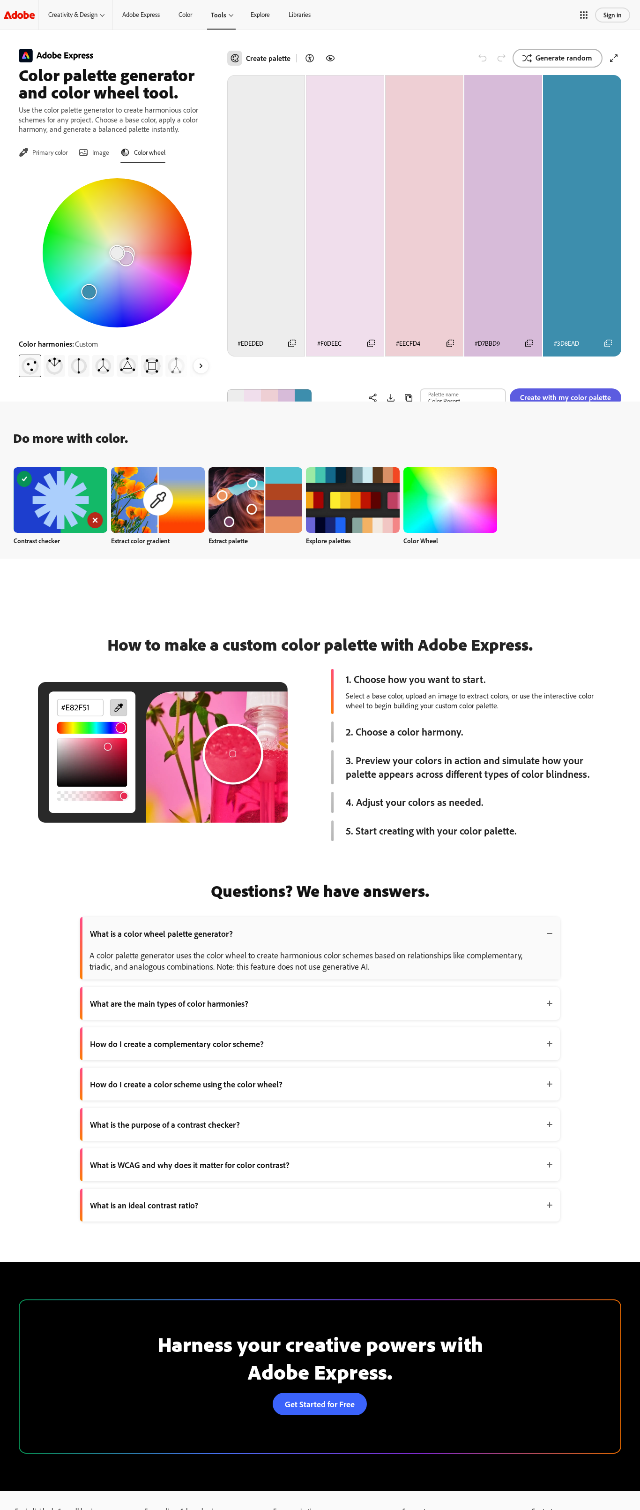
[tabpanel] (117, 274)
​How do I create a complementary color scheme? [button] (177, 1044)
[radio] (30, 366)
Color (185, 14)
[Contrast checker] (309, 58)
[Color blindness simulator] (330, 58)
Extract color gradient (140, 541)
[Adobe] (19, 15)
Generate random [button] (564, 57)
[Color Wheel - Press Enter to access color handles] (117, 253)
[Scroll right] (200, 365)
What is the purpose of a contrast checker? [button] (165, 1124)
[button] (583, 15)
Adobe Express (141, 14)
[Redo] (501, 58)
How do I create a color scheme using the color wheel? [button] (186, 1084)
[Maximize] (613, 58)
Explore (260, 14)
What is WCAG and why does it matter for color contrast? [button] (190, 1165)
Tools (218, 15)
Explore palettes (328, 541)
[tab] (43, 152)
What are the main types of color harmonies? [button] (169, 1003)
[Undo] (482, 58)
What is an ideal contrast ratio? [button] (144, 1205)
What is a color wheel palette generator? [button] (161, 933)
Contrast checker (37, 541)
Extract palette (228, 541)
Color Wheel (420, 541)
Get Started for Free (320, 1404)
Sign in (612, 15)
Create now (60, 500)
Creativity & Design (72, 14)
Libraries (300, 14)
